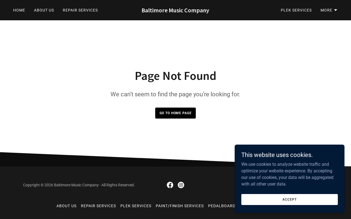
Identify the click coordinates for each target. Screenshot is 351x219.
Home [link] (19, 10)
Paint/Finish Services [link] (180, 206)
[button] (329, 10)
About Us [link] (44, 10)
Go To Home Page (176, 113)
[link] (175, 10)
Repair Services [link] (80, 10)
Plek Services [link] (296, 10)
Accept (289, 199)
